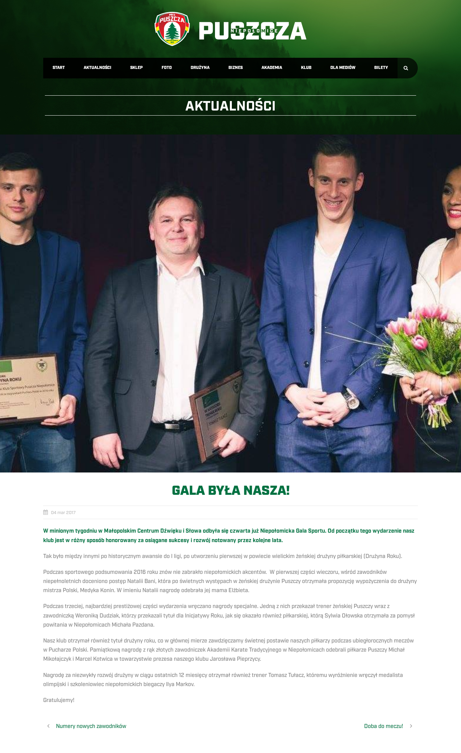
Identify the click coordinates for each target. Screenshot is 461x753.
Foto (167, 67)
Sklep (136, 67)
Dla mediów (342, 67)
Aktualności (97, 67)
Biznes (235, 67)
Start (59, 67)
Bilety (381, 67)
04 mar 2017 (63, 512)
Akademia (272, 67)
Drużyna (200, 67)
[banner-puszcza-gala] (230, 303)
